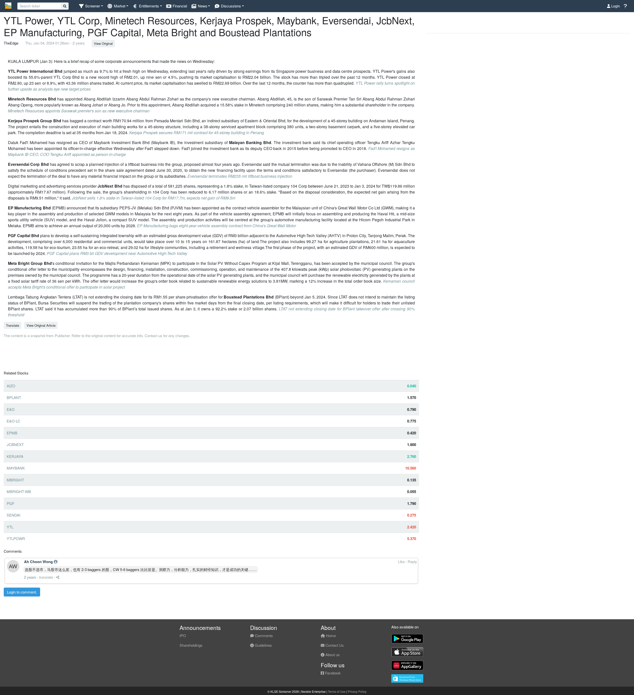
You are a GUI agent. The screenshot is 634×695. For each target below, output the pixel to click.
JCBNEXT (15, 444)
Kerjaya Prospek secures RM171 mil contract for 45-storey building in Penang (196, 132)
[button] (91, 6)
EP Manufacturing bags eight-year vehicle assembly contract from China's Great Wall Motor (216, 225)
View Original (103, 43)
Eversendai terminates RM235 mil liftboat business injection (239, 176)
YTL (10, 526)
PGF (10, 503)
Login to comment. (22, 592)
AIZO (11, 385)
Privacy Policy (357, 691)
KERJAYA (15, 456)
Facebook (332, 672)
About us (332, 654)
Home (330, 635)
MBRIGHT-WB (19, 491)
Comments (263, 635)
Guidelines (263, 645)
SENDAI (13, 515)
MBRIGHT (15, 479)
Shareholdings (191, 645)
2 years (30, 577)
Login (615, 5)
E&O (11, 409)
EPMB (12, 432)
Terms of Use (336, 691)
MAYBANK (16, 468)
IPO (183, 635)
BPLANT (14, 397)
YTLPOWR (16, 538)
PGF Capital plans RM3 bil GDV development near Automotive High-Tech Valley (117, 253)
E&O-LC (13, 420)
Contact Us (334, 645)
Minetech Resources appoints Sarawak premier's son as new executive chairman (79, 111)
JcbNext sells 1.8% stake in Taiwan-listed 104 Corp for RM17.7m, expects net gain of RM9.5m (153, 198)
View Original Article (40, 325)
